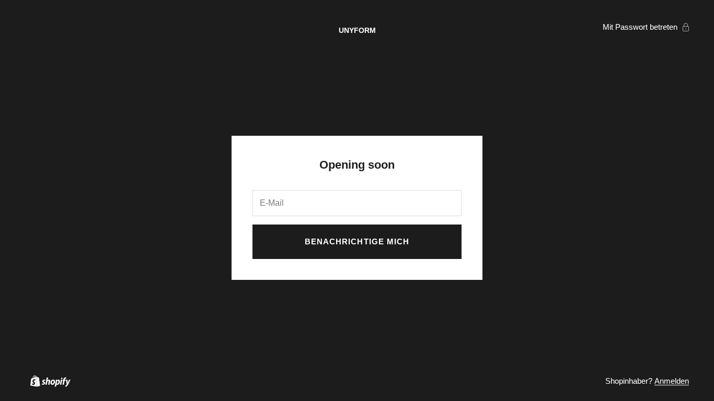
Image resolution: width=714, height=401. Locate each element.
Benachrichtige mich (357, 241)
